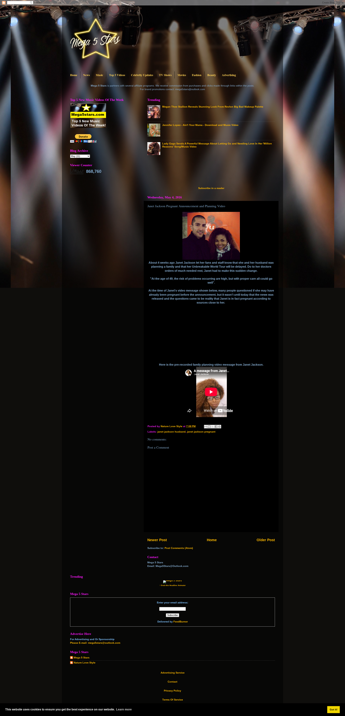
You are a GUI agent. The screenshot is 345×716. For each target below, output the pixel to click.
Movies (182, 75)
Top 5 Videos (117, 75)
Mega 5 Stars (81, 657)
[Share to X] (212, 426)
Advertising (229, 75)
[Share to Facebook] (216, 426)
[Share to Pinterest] (219, 426)
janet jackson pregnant (201, 431)
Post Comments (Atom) (179, 548)
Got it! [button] (333, 709)
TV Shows (165, 75)
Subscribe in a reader (211, 188)
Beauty (211, 75)
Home (73, 75)
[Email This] (206, 426)
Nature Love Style (84, 662)
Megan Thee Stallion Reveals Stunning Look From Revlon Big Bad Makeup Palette (212, 106)
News (86, 75)
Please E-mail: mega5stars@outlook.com (95, 642)
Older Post (266, 540)
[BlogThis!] (209, 426)
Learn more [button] (124, 709)
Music (99, 75)
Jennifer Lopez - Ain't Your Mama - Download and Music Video (200, 125)
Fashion (196, 75)
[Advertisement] (212, 172)
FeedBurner (180, 621)
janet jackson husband (171, 431)
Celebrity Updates (142, 75)
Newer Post (157, 540)
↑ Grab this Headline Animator (172, 585)
